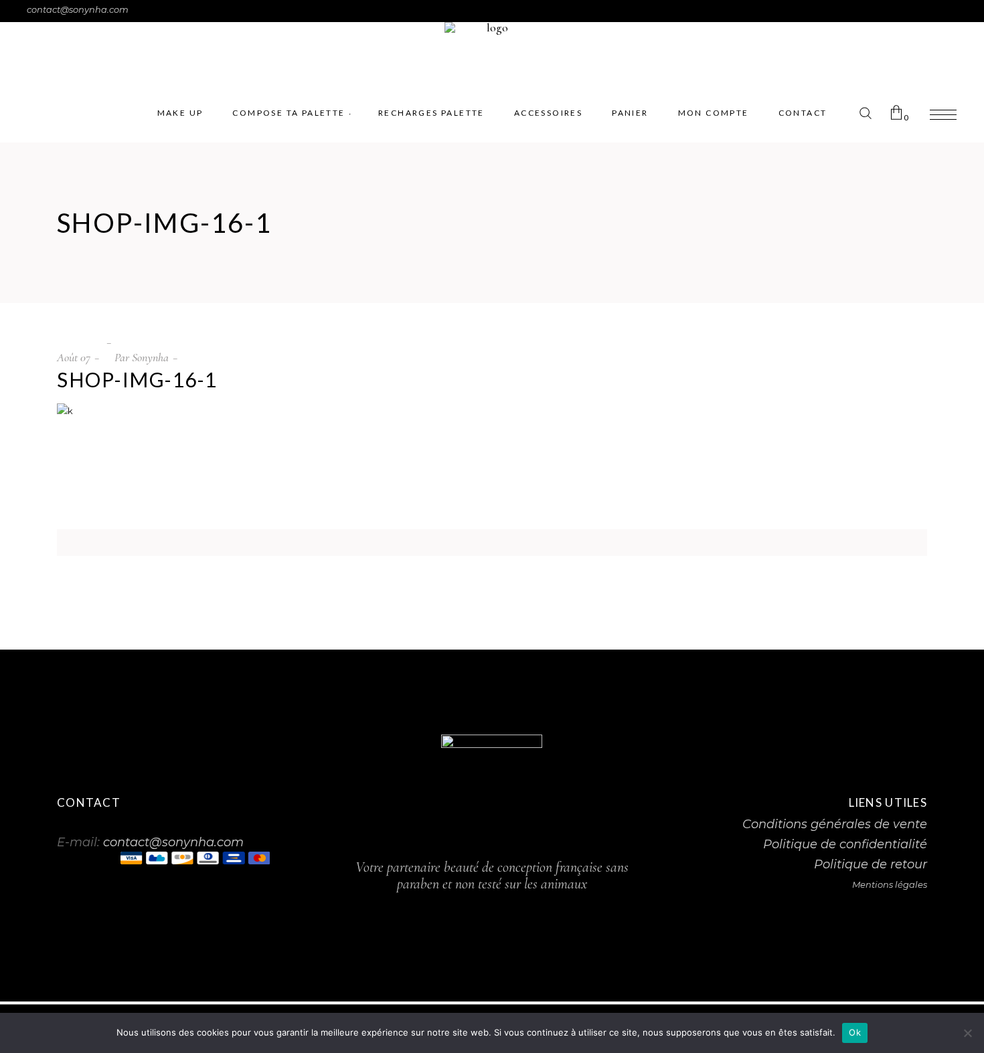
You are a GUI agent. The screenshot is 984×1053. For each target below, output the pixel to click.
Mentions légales (889, 884)
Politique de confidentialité (845, 844)
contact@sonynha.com (78, 9)
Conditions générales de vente (834, 824)
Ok (855, 1032)
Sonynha (150, 357)
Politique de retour (870, 864)
